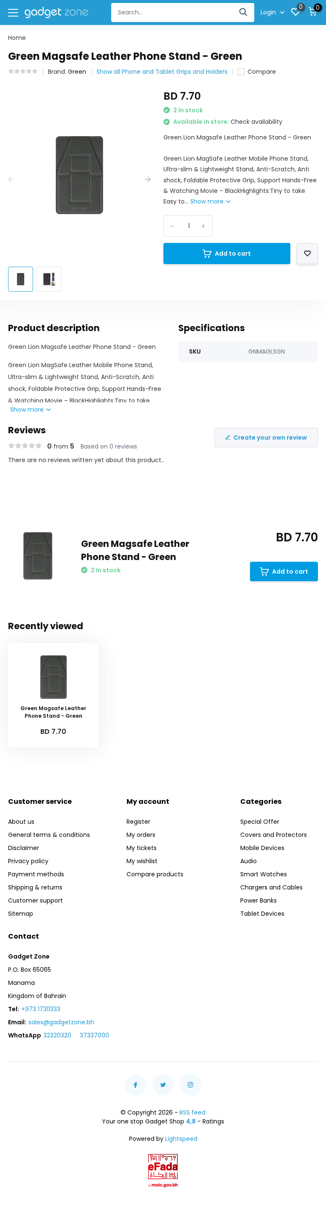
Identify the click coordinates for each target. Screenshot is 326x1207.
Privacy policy (28, 861)
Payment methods (36, 874)
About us (21, 821)
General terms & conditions (49, 835)
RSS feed (192, 1112)
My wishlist (141, 861)
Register (138, 821)
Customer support (35, 900)
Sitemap (20, 913)
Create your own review (270, 437)
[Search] (243, 12)
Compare (261, 71)
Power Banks (258, 900)
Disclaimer (23, 848)
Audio (248, 861)
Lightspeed (181, 1139)
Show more (207, 201)
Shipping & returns (35, 887)
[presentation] (11, 179)
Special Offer (259, 821)
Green (77, 71)
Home (17, 37)
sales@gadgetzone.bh (61, 1022)
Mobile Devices (262, 848)
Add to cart (233, 253)
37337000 (94, 1035)
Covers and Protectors (273, 835)
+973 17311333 (40, 1009)
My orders (140, 835)
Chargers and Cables (271, 887)
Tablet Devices (262, 913)
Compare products (154, 874)
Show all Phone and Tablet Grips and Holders (162, 71)
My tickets (141, 848)
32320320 (57, 1035)
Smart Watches (263, 874)
